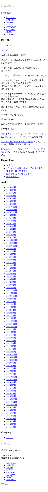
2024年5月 (11, 257)
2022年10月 (11, 296)
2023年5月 (11, 276)
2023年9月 (11, 268)
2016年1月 (11, 396)
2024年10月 (11, 246)
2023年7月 (11, 274)
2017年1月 (11, 374)
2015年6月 (11, 416)
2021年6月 (11, 338)
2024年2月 (11, 265)
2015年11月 (11, 402)
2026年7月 (11, 190)
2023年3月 (11, 282)
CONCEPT (11, 17)
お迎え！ (10, 165)
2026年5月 (11, 193)
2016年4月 (11, 393)
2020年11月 (11, 357)
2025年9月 (11, 215)
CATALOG (11, 27)
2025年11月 (11, 209)
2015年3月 (11, 424)
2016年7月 (11, 385)
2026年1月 (11, 204)
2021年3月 (11, 346)
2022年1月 (11, 318)
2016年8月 (11, 382)
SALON (10, 20)
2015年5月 (11, 418)
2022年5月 (11, 307)
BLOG (9, 32)
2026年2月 (11, 201)
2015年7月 (11, 413)
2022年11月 (11, 293)
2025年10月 (11, 212)
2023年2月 (11, 285)
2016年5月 (11, 391)
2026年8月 (11, 187)
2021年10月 (11, 326)
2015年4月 (11, 421)
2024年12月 (11, 240)
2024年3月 (11, 262)
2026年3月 (11, 198)
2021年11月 (11, 324)
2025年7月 (11, 221)
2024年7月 (11, 254)
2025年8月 (11, 218)
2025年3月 (11, 232)
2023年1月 (11, 287)
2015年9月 (11, 407)
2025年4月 (11, 229)
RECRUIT (11, 34)
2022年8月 (11, 301)
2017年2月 (11, 371)
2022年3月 (11, 313)
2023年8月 (11, 271)
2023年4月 (11, 279)
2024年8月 (11, 251)
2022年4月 (11, 310)
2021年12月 (11, 321)
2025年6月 (11, 223)
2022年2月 (11, 315)
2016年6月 (11, 388)
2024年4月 (11, 260)
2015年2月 (11, 427)
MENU (9, 22)
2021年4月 (11, 343)
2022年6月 (11, 304)
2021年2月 (11, 349)
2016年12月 (11, 377)
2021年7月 (11, 335)
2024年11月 (11, 243)
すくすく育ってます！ (17, 171)
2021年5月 (11, 340)
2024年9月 (11, 248)
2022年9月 (11, 299)
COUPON (10, 29)
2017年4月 (11, 365)
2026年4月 (11, 196)
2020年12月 (11, 354)
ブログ (4, 50)
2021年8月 (11, 332)
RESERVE (6, 13)
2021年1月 (11, 352)
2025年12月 (11, 207)
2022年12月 (11, 290)
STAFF (9, 25)
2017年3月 (11, 368)
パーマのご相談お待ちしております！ (24, 168)
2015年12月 (11, 399)
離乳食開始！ (12, 176)
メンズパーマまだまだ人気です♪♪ (17, 141)
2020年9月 (11, 363)
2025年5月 (11, 226)
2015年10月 (11, 404)
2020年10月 (11, 360)
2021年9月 (11, 329)
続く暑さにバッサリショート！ (21, 174)
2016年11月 (11, 379)
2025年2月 (11, 235)
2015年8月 (11, 410)
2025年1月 (11, 237)
